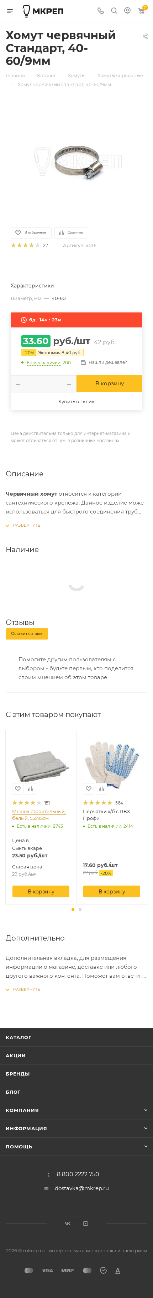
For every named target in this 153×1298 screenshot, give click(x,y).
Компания (22, 1110)
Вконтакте (67, 1223)
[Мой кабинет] (127, 11)
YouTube (85, 1223)
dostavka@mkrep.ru (82, 1188)
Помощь (19, 1146)
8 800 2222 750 (78, 1174)
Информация (26, 1128)
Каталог (19, 1037)
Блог (13, 1092)
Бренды (18, 1074)
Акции (16, 1055)
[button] (72, 909)
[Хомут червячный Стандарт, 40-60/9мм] (76, 160)
